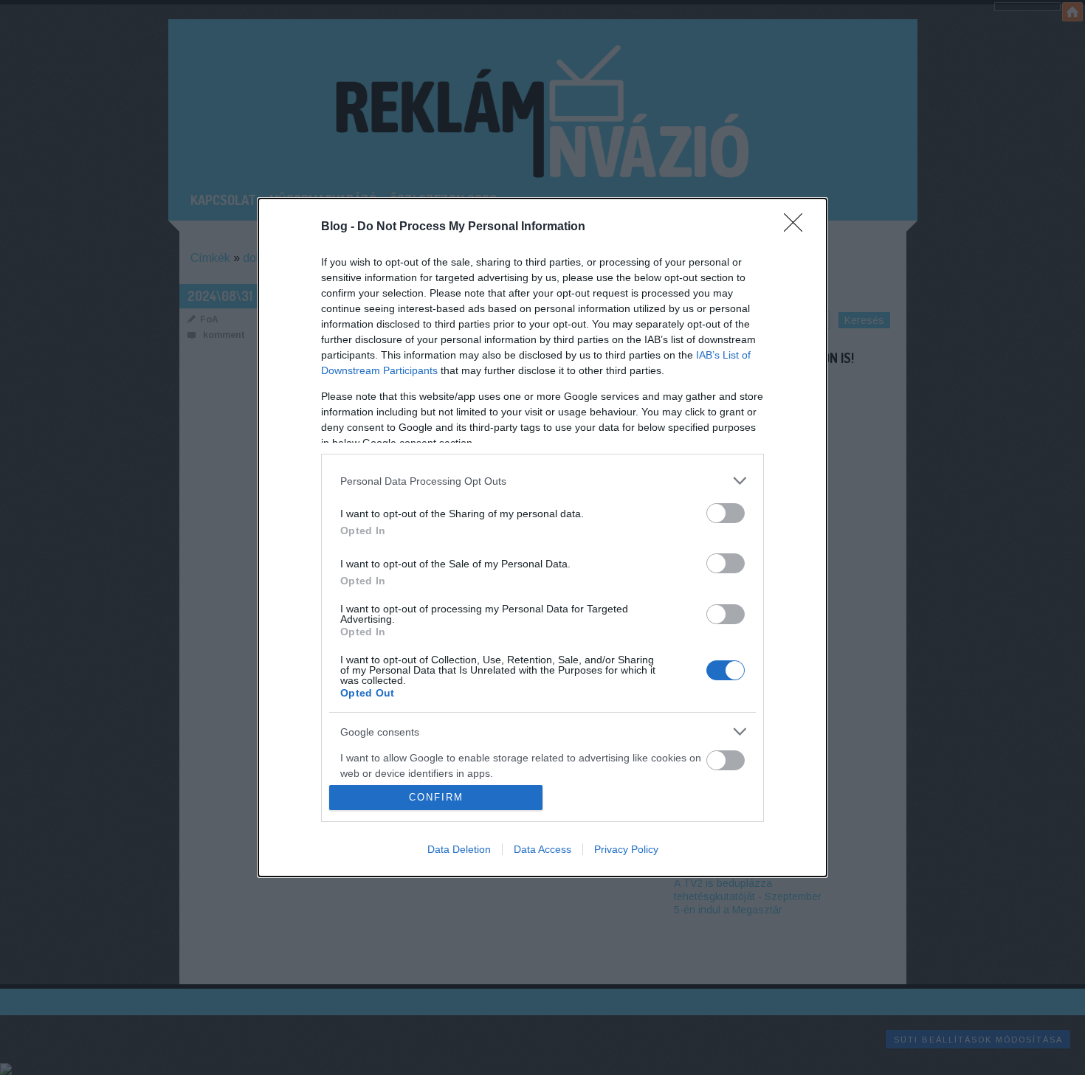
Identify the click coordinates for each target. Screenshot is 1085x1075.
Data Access (542, 849)
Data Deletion (459, 849)
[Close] (798, 227)
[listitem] (542, 480)
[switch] (725, 513)
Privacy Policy (626, 849)
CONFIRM (436, 797)
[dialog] (542, 537)
